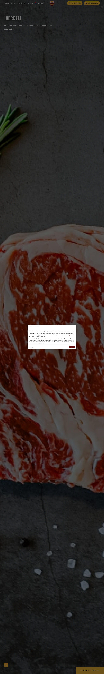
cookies (53, 335)
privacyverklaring (66, 335)
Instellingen (31, 347)
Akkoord (72, 347)
